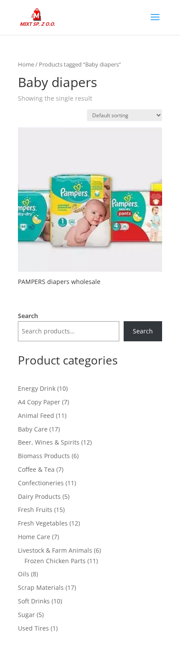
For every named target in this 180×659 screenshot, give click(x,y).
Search (28, 316)
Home (26, 64)
